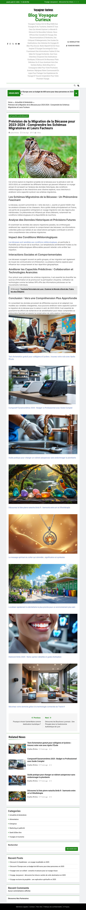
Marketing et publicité (17, 828)
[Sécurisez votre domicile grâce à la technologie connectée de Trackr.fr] (43, 683)
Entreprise (13, 824)
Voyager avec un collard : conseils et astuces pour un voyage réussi (34, 871)
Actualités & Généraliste (18, 116)
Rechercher (13, 845)
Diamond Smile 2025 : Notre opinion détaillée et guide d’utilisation (35, 657)
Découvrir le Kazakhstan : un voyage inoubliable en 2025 (29, 862)
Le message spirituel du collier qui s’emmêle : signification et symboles (37, 557)
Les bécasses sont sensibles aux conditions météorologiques (33, 242)
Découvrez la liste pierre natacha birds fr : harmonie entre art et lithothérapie (39, 507)
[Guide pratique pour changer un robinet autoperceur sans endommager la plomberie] (43, 434)
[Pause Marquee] (76, 93)
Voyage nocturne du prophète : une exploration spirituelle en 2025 (33, 879)
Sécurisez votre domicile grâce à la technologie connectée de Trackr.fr (37, 707)
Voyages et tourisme (17, 837)
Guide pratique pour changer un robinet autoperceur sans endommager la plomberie (42, 458)
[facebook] (8, 44)
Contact (32, 907)
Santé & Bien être (16, 832)
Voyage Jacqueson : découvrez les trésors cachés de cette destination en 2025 (59, 2)
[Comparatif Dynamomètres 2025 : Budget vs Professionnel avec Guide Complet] (42, 385)
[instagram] (10, 44)
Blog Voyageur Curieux (43, 17)
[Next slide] (78, 2)
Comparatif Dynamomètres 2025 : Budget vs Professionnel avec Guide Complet (40, 408)
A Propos (66, 907)
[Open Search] (75, 85)
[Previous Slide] (75, 2)
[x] (13, 44)
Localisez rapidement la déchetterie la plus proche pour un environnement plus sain (42, 607)
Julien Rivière (15, 133)
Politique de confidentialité (53, 907)
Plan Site (39, 907)
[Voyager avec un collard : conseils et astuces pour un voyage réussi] (63, 94)
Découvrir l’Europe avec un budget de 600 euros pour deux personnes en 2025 (37, 866)
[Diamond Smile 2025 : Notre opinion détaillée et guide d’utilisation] (43, 633)
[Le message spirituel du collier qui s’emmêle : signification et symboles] (43, 534)
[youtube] (18, 44)
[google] (15, 44)
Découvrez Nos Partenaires (18, 898)
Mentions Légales (22, 907)
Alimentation (14, 819)
